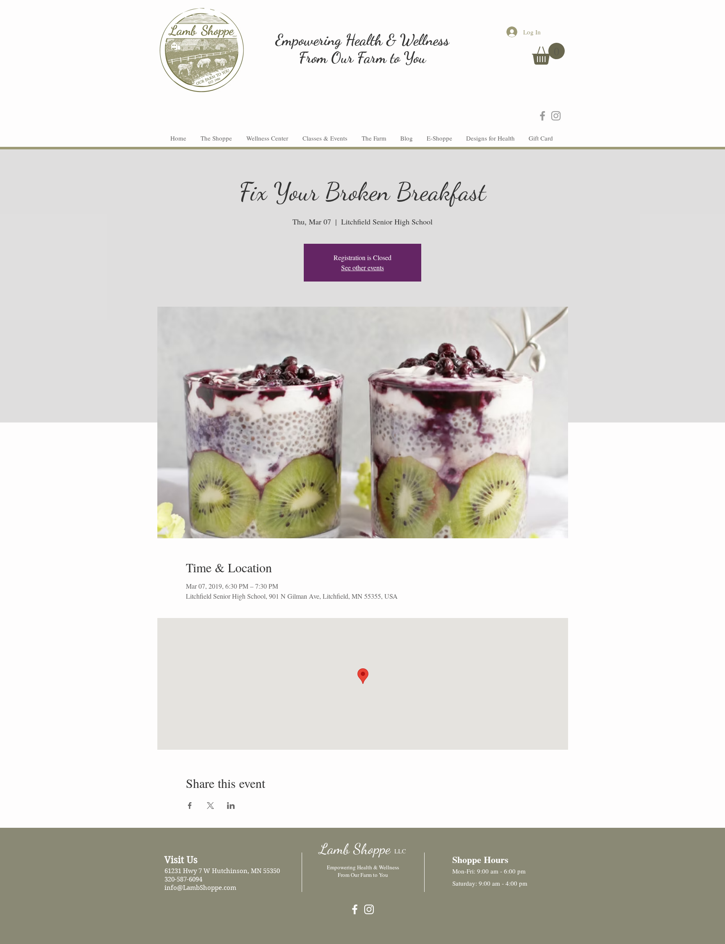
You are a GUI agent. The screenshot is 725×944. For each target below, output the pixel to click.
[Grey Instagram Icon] (556, 116)
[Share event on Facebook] (190, 805)
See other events (362, 267)
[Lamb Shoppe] (354, 909)
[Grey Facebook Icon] (542, 116)
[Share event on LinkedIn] (231, 805)
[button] (548, 54)
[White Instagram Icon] (369, 909)
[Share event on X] (210, 805)
